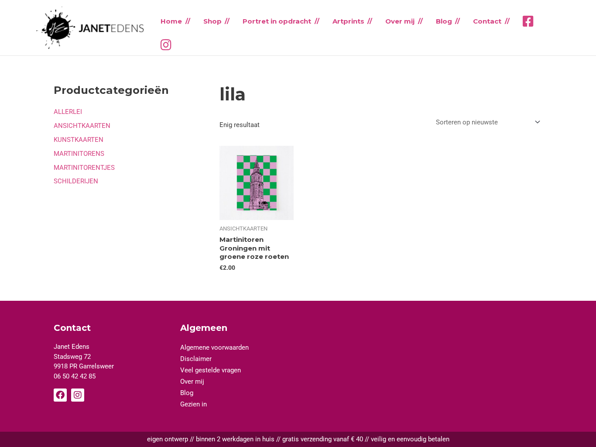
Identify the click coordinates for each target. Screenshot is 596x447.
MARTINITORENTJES (84, 168)
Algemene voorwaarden (214, 347)
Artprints (348, 21)
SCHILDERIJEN (76, 181)
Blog (444, 21)
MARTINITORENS (79, 154)
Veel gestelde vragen (210, 370)
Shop (212, 21)
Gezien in (193, 404)
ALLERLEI (68, 112)
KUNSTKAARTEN (78, 140)
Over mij (399, 21)
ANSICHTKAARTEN (82, 126)
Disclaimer (196, 359)
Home (171, 21)
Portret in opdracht (277, 21)
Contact (487, 21)
